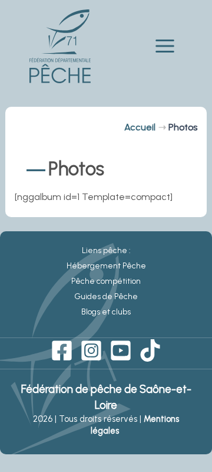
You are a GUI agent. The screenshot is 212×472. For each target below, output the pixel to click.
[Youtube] (121, 350)
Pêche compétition (106, 281)
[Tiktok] (150, 350)
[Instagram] (91, 350)
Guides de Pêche (106, 296)
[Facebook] (62, 350)
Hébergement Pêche (106, 266)
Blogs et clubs (106, 312)
